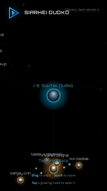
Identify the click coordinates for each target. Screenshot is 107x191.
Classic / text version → (82, 9)
